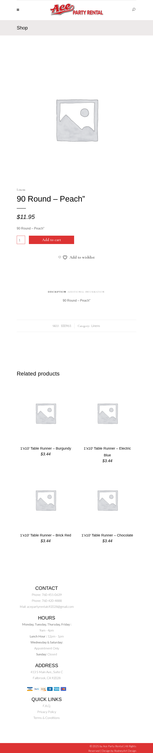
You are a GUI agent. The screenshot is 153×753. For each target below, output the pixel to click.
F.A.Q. (47, 706)
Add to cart (51, 239)
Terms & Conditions (46, 718)
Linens (21, 190)
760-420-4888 (51, 600)
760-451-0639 (51, 594)
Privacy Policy (46, 712)
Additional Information (86, 291)
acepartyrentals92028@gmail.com (50, 606)
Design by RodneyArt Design (119, 750)
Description (57, 291)
